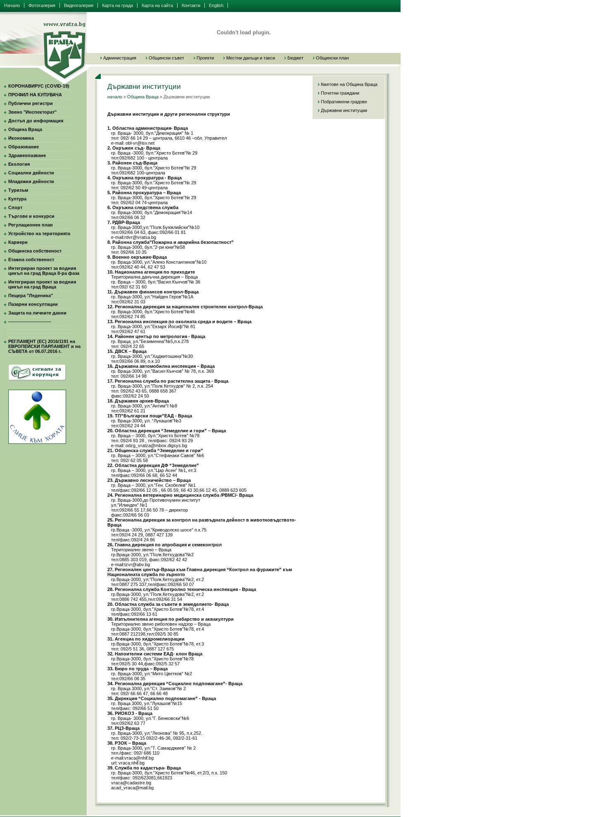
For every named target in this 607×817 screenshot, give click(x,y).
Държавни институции (344, 110)
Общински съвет (166, 57)
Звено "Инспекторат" (32, 112)
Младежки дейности (31, 181)
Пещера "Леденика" (30, 295)
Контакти (191, 5)
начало (114, 96)
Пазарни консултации (33, 304)
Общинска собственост (35, 250)
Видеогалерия (78, 5)
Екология (19, 164)
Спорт (15, 207)
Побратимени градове (344, 101)
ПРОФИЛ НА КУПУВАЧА (35, 94)
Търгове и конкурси (31, 216)
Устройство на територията (39, 233)
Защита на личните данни (37, 312)
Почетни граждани (340, 93)
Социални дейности (31, 172)
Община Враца (25, 129)
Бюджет (295, 57)
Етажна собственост (31, 259)
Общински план (332, 57)
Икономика (21, 138)
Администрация (119, 57)
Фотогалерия (41, 5)
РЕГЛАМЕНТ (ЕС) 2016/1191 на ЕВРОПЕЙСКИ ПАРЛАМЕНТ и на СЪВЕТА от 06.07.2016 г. (44, 346)
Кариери (18, 242)
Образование (23, 146)
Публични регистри (30, 103)
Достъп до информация (35, 120)
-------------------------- (29, 321)
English (216, 5)
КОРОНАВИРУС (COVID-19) (38, 85)
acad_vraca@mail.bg (132, 787)
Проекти (205, 57)
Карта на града (117, 5)
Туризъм (18, 190)
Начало (12, 5)
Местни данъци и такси (250, 57)
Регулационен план (30, 224)
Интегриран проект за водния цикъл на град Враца (42, 284)
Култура (17, 198)
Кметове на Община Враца (349, 84)
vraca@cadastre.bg (131, 782)
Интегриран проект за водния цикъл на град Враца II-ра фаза (43, 271)
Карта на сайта (157, 5)
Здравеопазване (27, 155)
